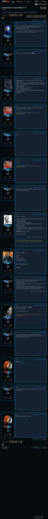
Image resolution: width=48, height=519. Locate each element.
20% (5, 95)
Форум (12, 1)
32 (17, 51)
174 (10, 95)
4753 (11, 376)
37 (17, 187)
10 (10, 270)
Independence (6, 132)
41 (17, 305)
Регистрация (43, 1)
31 (17, 23)
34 (17, 105)
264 (11, 325)
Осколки (23, 113)
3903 (11, 139)
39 (17, 250)
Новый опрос (42, 16)
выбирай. (22, 361)
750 (10, 267)
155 (11, 379)
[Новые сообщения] (41, 8)
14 (10, 43)
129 (10, 40)
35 (17, 132)
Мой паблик (18, 267)
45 (17, 414)
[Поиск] (34, 1)
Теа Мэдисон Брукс (23, 264)
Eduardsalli (5, 186)
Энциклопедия (19, 1)
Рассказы (29, 1)
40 (17, 278)
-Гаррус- (5, 213)
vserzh (4, 359)
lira (3, 277)
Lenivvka (5, 50)
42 (10, 119)
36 (17, 160)
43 (17, 359)
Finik (4, 23)
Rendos (4, 332)
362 (10, 229)
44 (17, 387)
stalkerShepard (6, 304)
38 (17, 214)
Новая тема (36, 16)
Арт (24, 1)
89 (10, 142)
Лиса (4, 250)
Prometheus (5, 77)
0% (5, 40)
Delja (4, 105)
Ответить (29, 16)
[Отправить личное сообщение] (12, 50)
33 (17, 78)
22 (10, 232)
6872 (11, 321)
